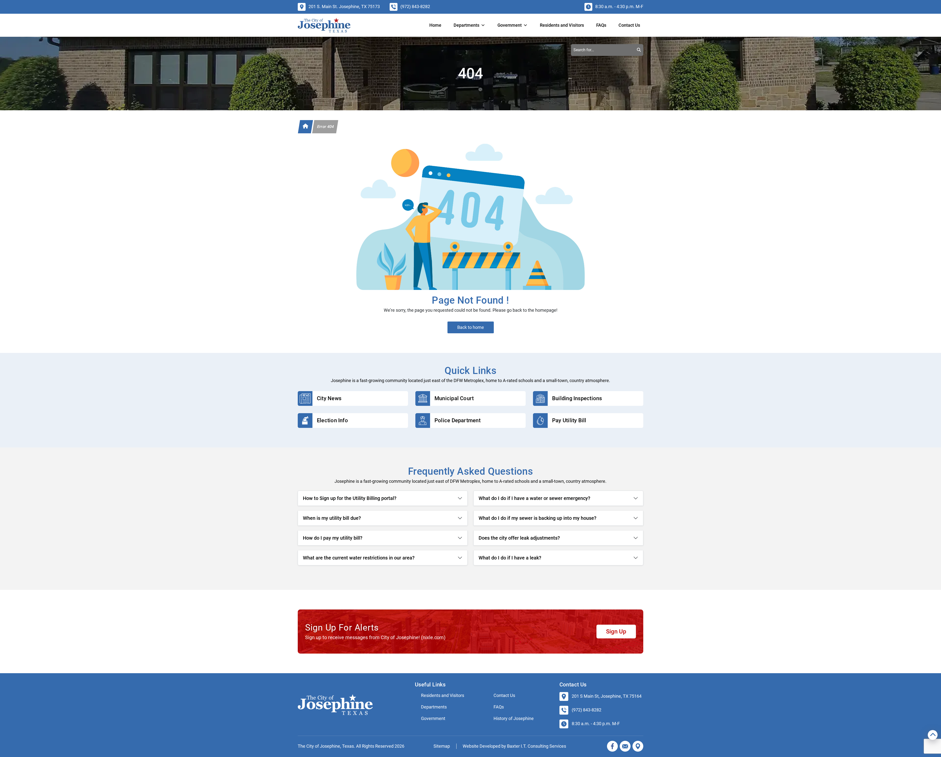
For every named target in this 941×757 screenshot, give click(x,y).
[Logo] (324, 25)
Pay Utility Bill (569, 420)
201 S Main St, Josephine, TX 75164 (607, 696)
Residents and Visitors (562, 25)
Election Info (332, 420)
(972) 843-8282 (586, 709)
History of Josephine (514, 718)
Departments (466, 25)
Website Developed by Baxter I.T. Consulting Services (514, 746)
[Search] (638, 50)
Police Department (457, 420)
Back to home (470, 327)
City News (329, 398)
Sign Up (616, 631)
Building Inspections (577, 398)
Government (433, 718)
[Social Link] (612, 746)
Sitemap (441, 746)
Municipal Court (454, 398)
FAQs (601, 25)
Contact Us (629, 25)
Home (435, 25)
